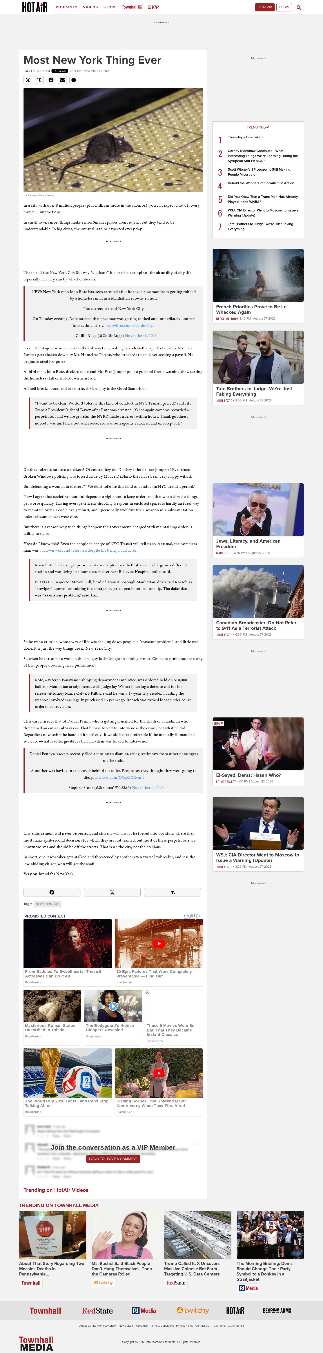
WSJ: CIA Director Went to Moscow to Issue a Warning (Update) (257, 857)
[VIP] (154, 7)
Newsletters (126, 1326)
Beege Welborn (227, 318)
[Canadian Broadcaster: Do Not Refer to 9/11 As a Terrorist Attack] (258, 591)
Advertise (142, 1326)
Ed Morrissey (226, 781)
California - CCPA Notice (229, 1326)
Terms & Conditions (162, 1326)
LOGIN (284, 7)
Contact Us (202, 1326)
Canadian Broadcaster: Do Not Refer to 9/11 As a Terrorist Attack (256, 625)
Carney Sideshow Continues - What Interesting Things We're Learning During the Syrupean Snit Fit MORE (263, 156)
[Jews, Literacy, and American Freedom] (258, 509)
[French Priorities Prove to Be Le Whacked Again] (258, 275)
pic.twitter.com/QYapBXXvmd (117, 777)
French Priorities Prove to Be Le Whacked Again (251, 309)
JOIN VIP (265, 7)
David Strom (37, 71)
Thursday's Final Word (245, 137)
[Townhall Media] (36, 1343)
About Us (85, 1326)
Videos (90, 7)
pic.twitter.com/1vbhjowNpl (130, 325)
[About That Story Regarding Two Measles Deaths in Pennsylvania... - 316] (52, 1235)
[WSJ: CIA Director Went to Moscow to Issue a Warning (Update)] (258, 823)
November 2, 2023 (148, 787)
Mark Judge (224, 553)
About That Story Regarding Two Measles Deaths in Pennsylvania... (51, 1269)
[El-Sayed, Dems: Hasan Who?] (258, 743)
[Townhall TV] (133, 7)
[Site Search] (299, 7)
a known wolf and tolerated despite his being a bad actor (88, 550)
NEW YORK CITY (48, 904)
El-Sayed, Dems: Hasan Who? (248, 775)
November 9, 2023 (141, 335)
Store (110, 7)
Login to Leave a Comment (113, 1159)
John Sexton (225, 400)
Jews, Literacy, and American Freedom (248, 543)
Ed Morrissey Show (104, 1326)
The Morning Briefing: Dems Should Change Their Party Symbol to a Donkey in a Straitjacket (265, 1271)
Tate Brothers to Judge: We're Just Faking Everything (254, 391)
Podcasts (67, 7)
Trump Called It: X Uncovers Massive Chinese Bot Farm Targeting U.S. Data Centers (192, 1269)
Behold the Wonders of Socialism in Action (261, 183)
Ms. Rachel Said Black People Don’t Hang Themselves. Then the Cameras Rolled (122, 1269)
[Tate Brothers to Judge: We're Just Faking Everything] (258, 357)
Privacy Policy (184, 1326)
